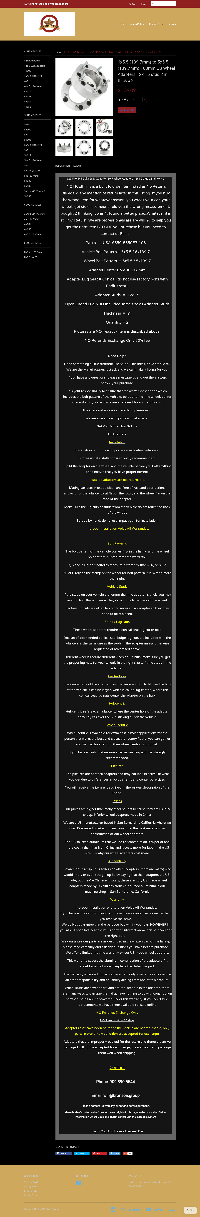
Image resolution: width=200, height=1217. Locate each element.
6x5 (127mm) (31, 218)
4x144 (27, 101)
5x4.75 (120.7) (32, 170)
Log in (144, 4)
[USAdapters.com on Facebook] (78, 1184)
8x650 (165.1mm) (33, 251)
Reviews (77, 165)
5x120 (27, 165)
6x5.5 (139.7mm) (33, 234)
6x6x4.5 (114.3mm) (34, 213)
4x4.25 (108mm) (33, 75)
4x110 (27, 80)
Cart (134, 4)
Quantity (123, 99)
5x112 (27, 155)
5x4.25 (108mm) (33, 144)
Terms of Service (32, 1182)
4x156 (27, 106)
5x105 (27, 139)
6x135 (27, 229)
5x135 (27, 185)
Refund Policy (30, 1195)
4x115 (27, 91)
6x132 (27, 223)
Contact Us (155, 23)
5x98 (27, 124)
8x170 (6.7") (31, 256)
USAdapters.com (50, 1209)
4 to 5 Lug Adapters (34, 65)
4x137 (27, 96)
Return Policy (137, 23)
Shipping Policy (31, 1191)
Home (121, 23)
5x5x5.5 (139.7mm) (34, 190)
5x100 (27, 129)
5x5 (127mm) (31, 175)
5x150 (27, 196)
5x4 (26, 134)
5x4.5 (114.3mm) (33, 160)
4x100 (27, 70)
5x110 (27, 149)
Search (172, 23)
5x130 (27, 180)
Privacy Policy (31, 1186)
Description (62, 165)
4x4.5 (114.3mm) (33, 86)
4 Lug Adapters (32, 60)
